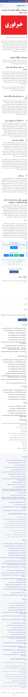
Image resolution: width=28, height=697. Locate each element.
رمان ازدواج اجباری (23, 441)
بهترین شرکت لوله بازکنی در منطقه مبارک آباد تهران (17, 433)
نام (26, 298)
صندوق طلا (25, 446)
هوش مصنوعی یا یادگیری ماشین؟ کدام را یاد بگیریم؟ (16, 674)
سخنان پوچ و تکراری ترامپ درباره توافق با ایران (17, 521)
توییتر (11, 255)
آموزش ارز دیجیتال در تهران (22, 426)
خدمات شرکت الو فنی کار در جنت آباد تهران (19, 435)
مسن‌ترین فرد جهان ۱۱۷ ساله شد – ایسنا (18, 530)
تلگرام (22, 255)
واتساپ (16, 255)
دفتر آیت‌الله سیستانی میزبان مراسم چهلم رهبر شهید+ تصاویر (14, 519)
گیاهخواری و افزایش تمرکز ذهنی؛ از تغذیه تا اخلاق (16, 678)
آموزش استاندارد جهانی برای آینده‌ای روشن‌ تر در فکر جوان (15, 676)
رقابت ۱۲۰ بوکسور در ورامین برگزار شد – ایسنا (17, 536)
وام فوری (25, 450)
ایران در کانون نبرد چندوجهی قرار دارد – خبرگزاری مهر (15, 534)
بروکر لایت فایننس (23, 431)
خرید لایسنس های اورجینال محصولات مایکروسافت (18, 439)
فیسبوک (6, 255)
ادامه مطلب (13, 247)
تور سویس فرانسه (21, 88)
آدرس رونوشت (14, 271)
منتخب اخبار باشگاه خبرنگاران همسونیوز (18, 658)
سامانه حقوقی (24, 444)
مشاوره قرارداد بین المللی (22, 448)
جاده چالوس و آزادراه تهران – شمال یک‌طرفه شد (16, 1)
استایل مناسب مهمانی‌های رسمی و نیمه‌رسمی (14, 244)
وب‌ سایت (25, 309)
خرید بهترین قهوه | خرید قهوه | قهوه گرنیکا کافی (18, 437)
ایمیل (25, 303)
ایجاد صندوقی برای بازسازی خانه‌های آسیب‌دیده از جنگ (15, 525)
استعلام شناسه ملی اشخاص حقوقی (19, 680)
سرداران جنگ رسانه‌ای (21, 517)
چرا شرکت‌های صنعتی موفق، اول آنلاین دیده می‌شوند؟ (15, 665)
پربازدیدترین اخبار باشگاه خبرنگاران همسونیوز (17, 513)
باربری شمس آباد (24, 429)
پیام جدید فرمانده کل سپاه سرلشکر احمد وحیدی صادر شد (15, 523)
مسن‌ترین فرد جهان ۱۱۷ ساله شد (19, 532)
